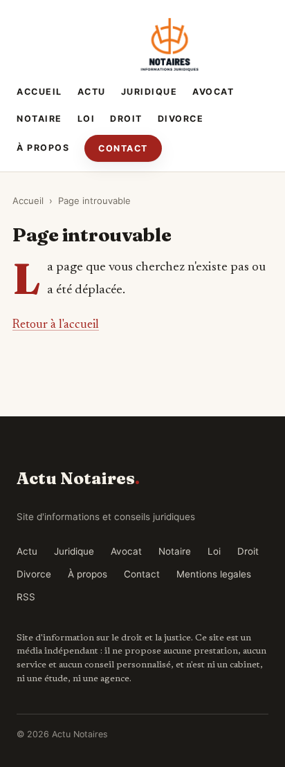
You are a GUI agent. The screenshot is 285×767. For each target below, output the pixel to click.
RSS (26, 596)
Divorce (181, 118)
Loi (86, 118)
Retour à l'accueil (55, 325)
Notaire (39, 118)
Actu (91, 91)
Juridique (149, 91)
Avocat (213, 91)
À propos (43, 147)
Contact (123, 148)
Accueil (39, 91)
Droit (126, 118)
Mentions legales (213, 574)
